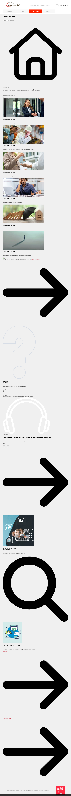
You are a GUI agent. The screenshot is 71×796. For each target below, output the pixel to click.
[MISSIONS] (9, 11)
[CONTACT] (48, 11)
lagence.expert (46, 790)
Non (5, 389)
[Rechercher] (14, 20)
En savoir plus (61, 794)
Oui (3, 389)
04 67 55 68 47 (63, 5)
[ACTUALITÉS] (35, 11)
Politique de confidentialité (27, 790)
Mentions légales (18, 790)
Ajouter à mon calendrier (8, 97)
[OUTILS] (22, 11)
